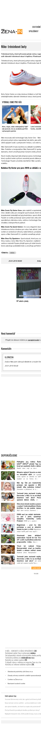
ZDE (35, 651)
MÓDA (12, 253)
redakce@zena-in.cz (27, 657)
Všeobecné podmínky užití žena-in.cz (20, 671)
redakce (32, 653)
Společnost (33, 31)
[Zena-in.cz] (13, 31)
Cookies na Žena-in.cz (15, 679)
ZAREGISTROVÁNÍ (33, 340)
